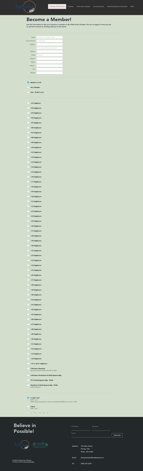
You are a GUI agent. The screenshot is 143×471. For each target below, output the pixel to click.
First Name (75, 426)
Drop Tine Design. (29, 462)
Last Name (95, 426)
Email (73, 433)
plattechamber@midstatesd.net (92, 458)
